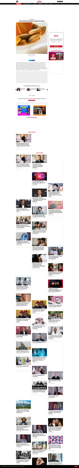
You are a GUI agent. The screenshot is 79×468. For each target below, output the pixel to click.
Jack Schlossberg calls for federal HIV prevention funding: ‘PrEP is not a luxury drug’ (55, 194)
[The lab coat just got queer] (23, 361)
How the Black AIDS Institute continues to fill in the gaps (39, 391)
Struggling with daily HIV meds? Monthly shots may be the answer (23, 243)
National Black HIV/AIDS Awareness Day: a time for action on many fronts (22, 287)
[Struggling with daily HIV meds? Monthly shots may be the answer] (23, 236)
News (17, 207)
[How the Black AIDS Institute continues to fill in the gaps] (39, 385)
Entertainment (35, 196)
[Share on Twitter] (30, 60)
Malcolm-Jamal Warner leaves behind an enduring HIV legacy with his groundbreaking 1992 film (23, 428)
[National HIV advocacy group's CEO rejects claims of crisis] (23, 203)
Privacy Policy (17, 466)
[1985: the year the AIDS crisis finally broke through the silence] (23, 455)
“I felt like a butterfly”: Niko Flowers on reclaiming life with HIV (55, 412)
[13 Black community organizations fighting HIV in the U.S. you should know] (55, 284)
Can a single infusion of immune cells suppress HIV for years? (39, 183)
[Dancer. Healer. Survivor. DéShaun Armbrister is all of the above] (23, 438)
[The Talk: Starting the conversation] (55, 391)
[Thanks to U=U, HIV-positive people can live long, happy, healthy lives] (23, 404)
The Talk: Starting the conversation (54, 396)
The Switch (34, 432)
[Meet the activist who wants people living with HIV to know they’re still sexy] (23, 297)
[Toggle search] (58, 1)
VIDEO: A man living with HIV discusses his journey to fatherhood (39, 452)
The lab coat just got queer (22, 366)
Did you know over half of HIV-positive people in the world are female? (39, 232)
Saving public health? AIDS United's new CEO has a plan (39, 216)
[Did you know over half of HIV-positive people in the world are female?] (39, 225)
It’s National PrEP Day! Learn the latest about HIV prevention (39, 327)
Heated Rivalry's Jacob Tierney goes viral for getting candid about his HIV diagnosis (39, 199)
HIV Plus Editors (32, 54)
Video (51, 3)
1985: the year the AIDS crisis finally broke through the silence (23, 461)
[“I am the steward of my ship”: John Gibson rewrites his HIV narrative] (55, 330)
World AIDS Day (18, 317)
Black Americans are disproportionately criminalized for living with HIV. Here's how (39, 265)
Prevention (50, 303)
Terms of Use (23, 466)
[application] (56, 56)
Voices (46, 3)
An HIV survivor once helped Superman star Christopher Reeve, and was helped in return (55, 429)
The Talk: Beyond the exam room (55, 381)
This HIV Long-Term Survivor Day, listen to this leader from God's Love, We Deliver (55, 464)
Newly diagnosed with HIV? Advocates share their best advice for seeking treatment (23, 144)
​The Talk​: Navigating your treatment (38, 376)
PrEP (33, 324)
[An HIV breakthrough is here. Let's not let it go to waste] (55, 300)
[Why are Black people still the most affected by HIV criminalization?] (55, 251)
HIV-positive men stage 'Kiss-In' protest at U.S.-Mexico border (23, 320)
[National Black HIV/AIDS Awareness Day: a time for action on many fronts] (23, 281)
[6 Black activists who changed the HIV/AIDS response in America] (55, 267)
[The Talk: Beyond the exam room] (55, 375)
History (17, 458)
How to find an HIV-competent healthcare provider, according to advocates (38, 165)
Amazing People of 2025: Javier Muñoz (22, 336)
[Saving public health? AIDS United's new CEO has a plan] (39, 210)
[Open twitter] (61, 1)
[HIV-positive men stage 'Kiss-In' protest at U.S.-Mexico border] (23, 314)
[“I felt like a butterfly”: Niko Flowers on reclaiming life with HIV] (55, 406)
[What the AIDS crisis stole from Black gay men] (55, 315)
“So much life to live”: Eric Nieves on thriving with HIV (22, 351)
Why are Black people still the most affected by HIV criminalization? (55, 257)
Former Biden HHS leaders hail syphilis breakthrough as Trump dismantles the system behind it (56, 211)
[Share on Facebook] (33, 60)
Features (31, 19)
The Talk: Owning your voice (39, 342)
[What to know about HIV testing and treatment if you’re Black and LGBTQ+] (39, 242)
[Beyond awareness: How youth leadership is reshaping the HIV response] (23, 220)
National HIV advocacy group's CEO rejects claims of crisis (23, 210)
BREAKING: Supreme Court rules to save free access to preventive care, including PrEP (55, 446)
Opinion (17, 223)
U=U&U (34, 3)
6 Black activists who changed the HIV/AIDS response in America (55, 274)
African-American (18, 284)
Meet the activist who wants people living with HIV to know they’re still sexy (23, 304)
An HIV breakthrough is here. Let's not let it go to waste (55, 306)
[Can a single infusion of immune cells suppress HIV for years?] (39, 176)
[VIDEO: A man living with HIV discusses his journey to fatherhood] (39, 445)
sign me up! (56, 46)
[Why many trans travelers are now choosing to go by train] (38, 89)
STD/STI (49, 208)
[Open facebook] (59, 1)
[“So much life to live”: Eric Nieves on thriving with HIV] (23, 345)
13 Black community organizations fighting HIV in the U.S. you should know (55, 290)
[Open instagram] (62, 1)
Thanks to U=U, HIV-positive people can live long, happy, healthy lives (22, 411)
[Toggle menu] (17, 1)
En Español (40, 3)
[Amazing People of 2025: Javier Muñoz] (23, 330)
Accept (76, 466)
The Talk (17, 141)
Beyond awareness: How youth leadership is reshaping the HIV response (23, 226)
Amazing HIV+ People (27, 3)
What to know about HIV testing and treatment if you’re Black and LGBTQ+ (38, 248)
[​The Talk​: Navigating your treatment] (39, 370)
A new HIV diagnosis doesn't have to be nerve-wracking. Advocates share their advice (23, 165)
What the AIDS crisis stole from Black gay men (54, 321)
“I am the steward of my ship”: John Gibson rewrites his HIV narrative (56, 337)
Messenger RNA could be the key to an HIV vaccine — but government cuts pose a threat (39, 359)
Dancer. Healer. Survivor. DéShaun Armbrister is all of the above (23, 445)
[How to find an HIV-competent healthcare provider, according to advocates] (39, 159)
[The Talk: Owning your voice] (39, 337)
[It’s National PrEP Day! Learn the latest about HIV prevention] (39, 321)
